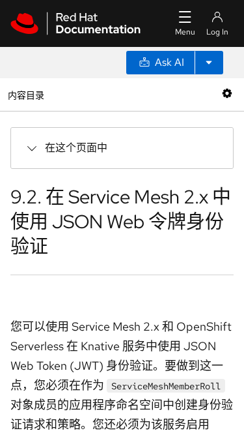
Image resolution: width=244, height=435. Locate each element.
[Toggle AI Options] (209, 62)
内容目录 (25, 94)
